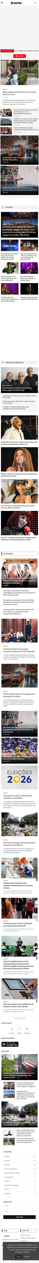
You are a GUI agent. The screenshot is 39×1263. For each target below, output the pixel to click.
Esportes (20, 1160)
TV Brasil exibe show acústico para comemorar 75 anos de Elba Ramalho (10, 299)
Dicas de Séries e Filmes (20, 1173)
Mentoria (20, 1193)
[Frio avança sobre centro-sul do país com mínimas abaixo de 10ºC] (19, 916)
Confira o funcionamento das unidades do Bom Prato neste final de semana (18, 885)
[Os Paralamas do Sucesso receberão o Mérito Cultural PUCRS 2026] (19, 380)
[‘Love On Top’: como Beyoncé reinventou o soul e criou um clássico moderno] (19, 494)
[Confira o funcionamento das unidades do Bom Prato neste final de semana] (19, 876)
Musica (20, 1189)
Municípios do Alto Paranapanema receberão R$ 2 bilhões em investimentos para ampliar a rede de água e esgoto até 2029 (26, 1095)
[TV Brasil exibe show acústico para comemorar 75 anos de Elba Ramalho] (10, 292)
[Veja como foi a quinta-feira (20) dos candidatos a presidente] (19, 777)
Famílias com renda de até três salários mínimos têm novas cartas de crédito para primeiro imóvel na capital (26, 120)
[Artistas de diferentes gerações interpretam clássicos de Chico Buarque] (6, 130)
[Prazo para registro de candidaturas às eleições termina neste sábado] (19, 996)
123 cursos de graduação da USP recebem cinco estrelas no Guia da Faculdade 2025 (26, 1140)
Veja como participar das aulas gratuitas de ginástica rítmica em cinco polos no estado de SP (19, 729)
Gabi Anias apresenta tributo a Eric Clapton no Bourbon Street (27, 278)
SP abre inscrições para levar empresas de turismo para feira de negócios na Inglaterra (26, 1084)
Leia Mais (27, 1256)
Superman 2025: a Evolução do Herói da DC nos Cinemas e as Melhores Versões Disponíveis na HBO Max (18, 612)
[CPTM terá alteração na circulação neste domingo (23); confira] (19, 150)
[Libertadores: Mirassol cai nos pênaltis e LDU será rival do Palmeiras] (19, 750)
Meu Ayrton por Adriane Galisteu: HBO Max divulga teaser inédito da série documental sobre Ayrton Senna (18, 602)
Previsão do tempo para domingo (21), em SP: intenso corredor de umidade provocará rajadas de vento (19, 1075)
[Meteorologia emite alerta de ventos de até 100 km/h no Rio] (19, 72)
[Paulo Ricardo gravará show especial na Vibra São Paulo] (29, 291)
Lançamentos (20, 1177)
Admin (6, 585)
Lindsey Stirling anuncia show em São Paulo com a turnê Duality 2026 (9, 278)
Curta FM (7, 734)
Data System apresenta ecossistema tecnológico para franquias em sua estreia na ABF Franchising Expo (19, 593)
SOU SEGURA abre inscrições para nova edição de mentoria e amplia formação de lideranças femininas (19, 580)
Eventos (20, 1181)
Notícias (20, 1156)
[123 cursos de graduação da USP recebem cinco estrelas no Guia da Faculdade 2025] (9, 1141)
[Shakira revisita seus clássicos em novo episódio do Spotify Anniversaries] (19, 462)
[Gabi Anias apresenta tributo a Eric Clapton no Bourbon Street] (29, 271)
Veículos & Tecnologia (20, 1185)
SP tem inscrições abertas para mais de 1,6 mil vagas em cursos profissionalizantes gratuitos (26, 111)
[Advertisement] (19, 28)
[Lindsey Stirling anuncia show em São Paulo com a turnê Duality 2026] (10, 271)
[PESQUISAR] (35, 3)
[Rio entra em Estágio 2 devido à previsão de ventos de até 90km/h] (19, 824)
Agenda (20, 1165)
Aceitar (19, 1257)
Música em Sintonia (14, 363)
